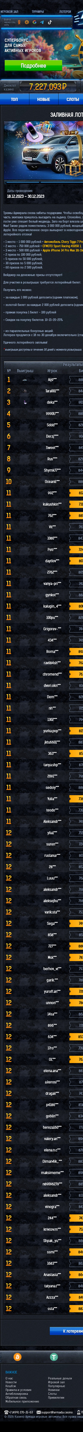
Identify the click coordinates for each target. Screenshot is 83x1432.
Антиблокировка (17, 1394)
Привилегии (56, 1398)
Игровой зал (56, 1382)
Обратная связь (16, 1398)
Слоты (52, 1394)
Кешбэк (11, 1386)
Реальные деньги (60, 1378)
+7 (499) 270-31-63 (21, 1412)
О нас (9, 1378)
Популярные (56, 1386)
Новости (11, 1382)
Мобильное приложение (22, 1401)
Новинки (54, 1390)
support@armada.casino (57, 1412)
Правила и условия (18, 1390)
